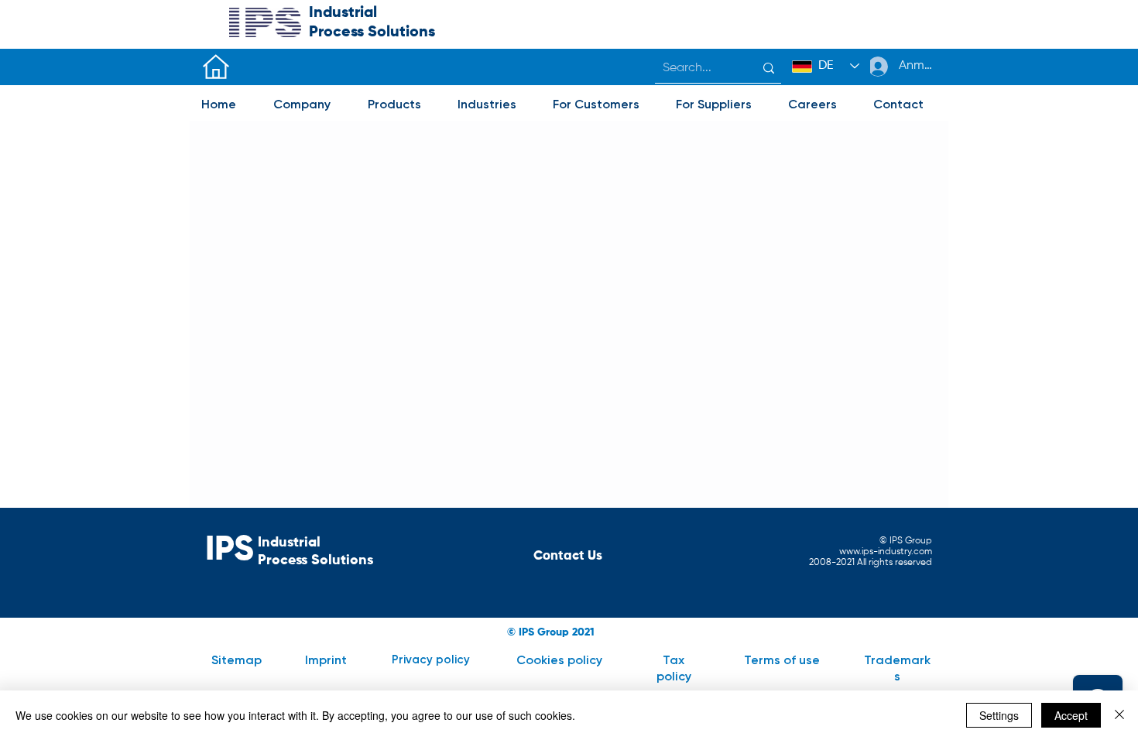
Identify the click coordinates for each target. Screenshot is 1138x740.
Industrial (343, 13)
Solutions (401, 32)
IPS (229, 550)
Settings (999, 715)
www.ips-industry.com (885, 552)
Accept (1071, 715)
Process (338, 32)
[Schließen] (1119, 715)
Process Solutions (315, 560)
